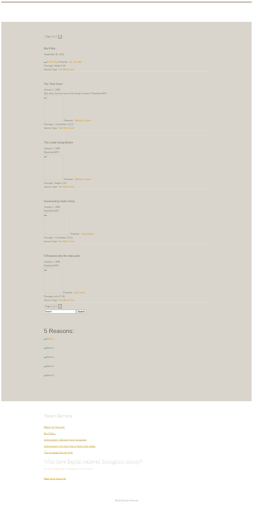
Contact (200, 12)
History (127, 12)
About (115, 12)
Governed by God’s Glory (59, 201)
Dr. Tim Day (76, 62)
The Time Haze (53, 84)
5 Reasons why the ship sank (62, 255)
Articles (157, 12)
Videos (170, 12)
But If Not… (51, 48)
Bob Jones (79, 292)
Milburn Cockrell (83, 120)
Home (103, 12)
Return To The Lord (54, 427)
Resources (185, 12)
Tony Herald (87, 234)
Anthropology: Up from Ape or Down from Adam (70, 446)
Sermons (142, 12)
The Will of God (66, 69)
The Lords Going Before (58, 142)
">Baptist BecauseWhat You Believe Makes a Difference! (69, 11)
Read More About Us (55, 478)
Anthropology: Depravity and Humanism (65, 439)
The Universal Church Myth (58, 452)
